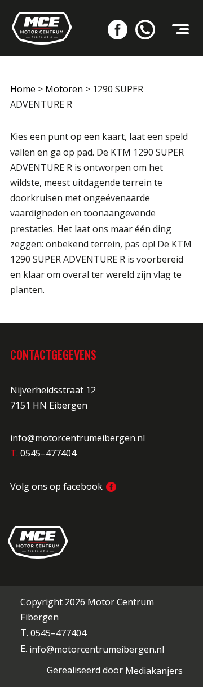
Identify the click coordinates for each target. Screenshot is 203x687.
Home (23, 89)
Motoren (64, 89)
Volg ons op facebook (57, 486)
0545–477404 (58, 633)
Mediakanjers (154, 670)
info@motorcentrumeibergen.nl (77, 438)
